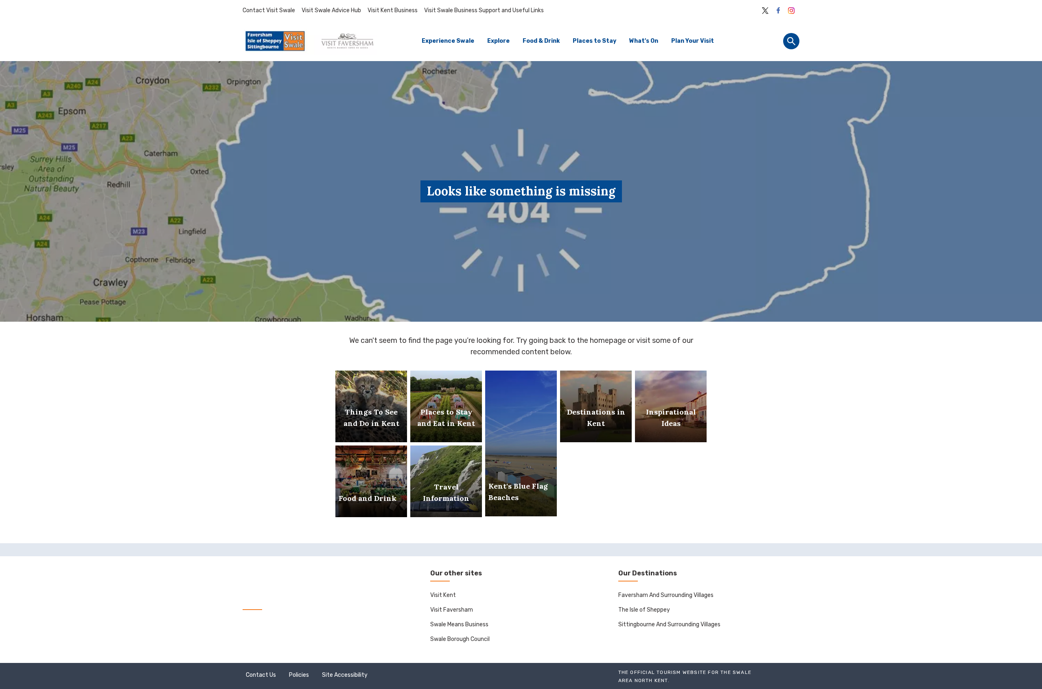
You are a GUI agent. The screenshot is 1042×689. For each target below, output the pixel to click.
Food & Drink (541, 40)
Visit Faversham (451, 609)
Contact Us (261, 674)
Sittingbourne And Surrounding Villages (669, 624)
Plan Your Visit (692, 40)
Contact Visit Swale (269, 10)
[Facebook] (778, 10)
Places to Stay (594, 40)
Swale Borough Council (460, 639)
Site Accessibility (345, 674)
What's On (643, 40)
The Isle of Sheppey (644, 609)
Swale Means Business (459, 624)
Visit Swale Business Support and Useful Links (484, 10)
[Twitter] (765, 10)
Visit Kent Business (393, 10)
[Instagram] (791, 10)
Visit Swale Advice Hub (331, 10)
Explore (498, 40)
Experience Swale (448, 40)
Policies (299, 674)
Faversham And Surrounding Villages (666, 595)
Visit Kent (443, 595)
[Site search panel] (791, 41)
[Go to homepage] (310, 41)
